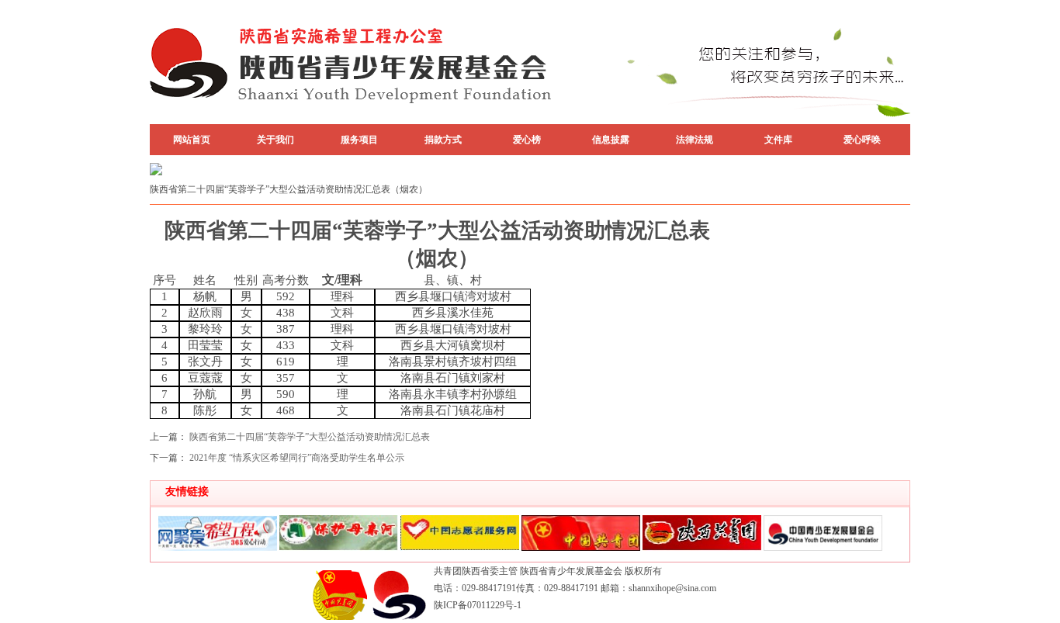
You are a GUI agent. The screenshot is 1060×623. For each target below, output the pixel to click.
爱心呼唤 (862, 139)
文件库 (778, 139)
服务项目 (359, 139)
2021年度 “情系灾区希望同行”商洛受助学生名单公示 (296, 457)
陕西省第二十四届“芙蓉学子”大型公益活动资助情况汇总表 (309, 436)
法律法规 (694, 139)
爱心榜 (527, 139)
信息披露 (610, 139)
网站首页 (191, 139)
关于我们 (275, 139)
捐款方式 (443, 139)
